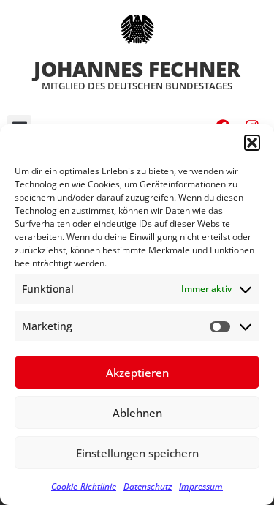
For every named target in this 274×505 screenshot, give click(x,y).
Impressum (201, 486)
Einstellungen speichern (137, 453)
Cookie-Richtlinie (83, 486)
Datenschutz (147, 486)
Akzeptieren (137, 372)
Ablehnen (137, 412)
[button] (252, 142)
